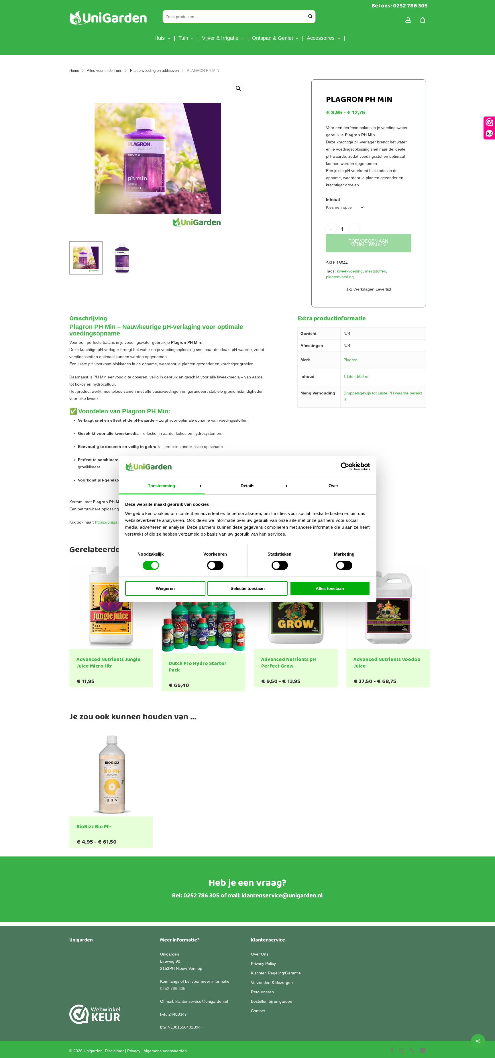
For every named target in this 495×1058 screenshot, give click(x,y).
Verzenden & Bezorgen (272, 982)
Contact (258, 1010)
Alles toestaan (330, 588)
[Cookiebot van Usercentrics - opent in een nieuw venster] (345, 466)
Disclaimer (114, 1051)
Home (74, 70)
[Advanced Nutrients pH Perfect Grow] (296, 608)
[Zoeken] (310, 16)
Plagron (350, 360)
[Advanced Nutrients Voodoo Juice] (388, 608)
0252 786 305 (201, 896)
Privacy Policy (263, 963)
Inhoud (333, 199)
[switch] (215, 565)
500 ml (363, 376)
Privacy (133, 1051)
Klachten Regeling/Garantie (276, 973)
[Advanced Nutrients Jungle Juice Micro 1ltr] (111, 608)
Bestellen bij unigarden (271, 1001)
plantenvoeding (340, 277)
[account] (408, 20)
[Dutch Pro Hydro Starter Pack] (203, 609)
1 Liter (349, 376)
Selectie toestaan (248, 588)
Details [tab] (248, 485)
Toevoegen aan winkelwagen (368, 243)
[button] (238, 88)
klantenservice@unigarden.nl (282, 896)
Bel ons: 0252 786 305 (400, 5)
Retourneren (262, 992)
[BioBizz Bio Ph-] (111, 775)
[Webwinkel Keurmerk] (95, 1017)
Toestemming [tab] (161, 485)
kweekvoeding (350, 271)
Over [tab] (333, 485)
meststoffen (375, 271)
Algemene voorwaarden (165, 1051)
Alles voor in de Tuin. (104, 70)
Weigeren (165, 588)
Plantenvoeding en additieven (154, 70)
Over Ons (259, 954)
